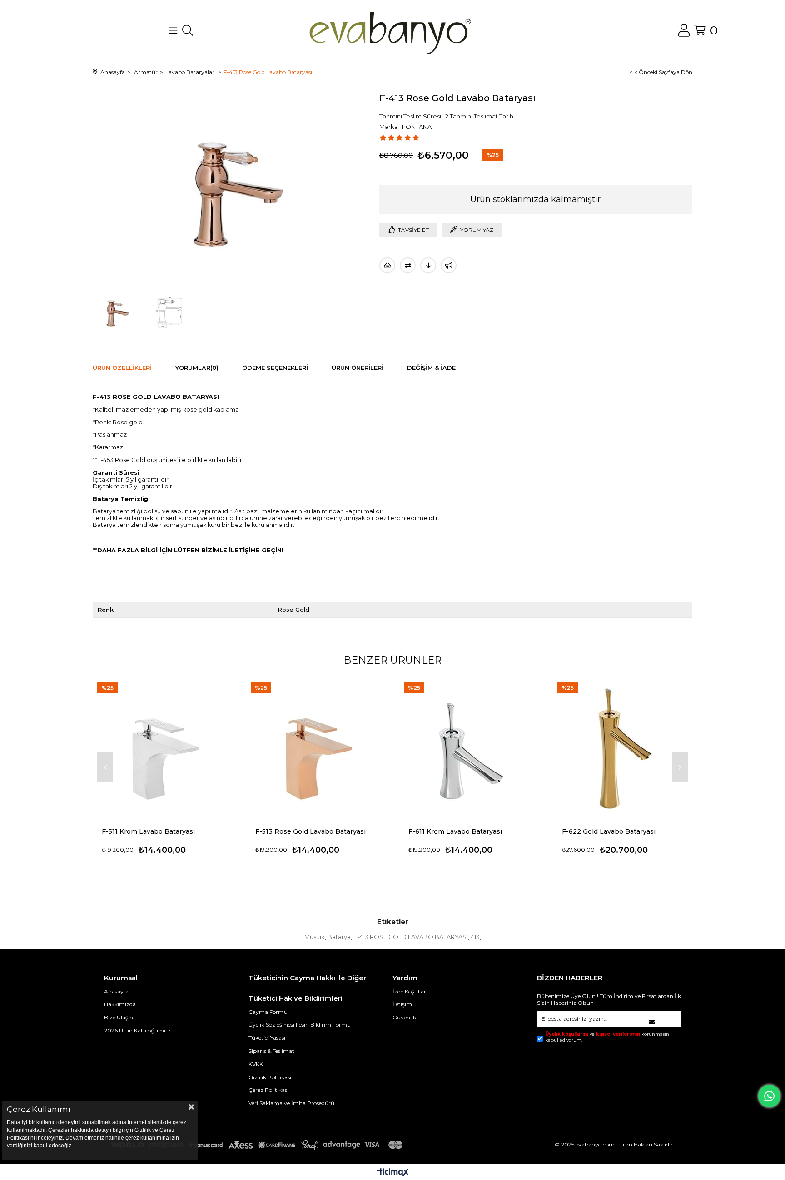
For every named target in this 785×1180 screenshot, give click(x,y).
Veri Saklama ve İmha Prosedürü (291, 1103)
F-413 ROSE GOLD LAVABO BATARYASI (410, 936)
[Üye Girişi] (684, 30)
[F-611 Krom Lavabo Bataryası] (469, 747)
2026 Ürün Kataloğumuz (137, 1030)
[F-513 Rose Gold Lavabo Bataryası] (316, 747)
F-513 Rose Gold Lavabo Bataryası (310, 831)
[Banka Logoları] (258, 1145)
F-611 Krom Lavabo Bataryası (455, 831)
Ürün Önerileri (357, 367)
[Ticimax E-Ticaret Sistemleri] (393, 1173)
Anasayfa (116, 991)
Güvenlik (404, 1017)
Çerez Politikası (268, 1090)
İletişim (402, 1004)
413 (475, 936)
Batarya (339, 936)
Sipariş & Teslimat (271, 1050)
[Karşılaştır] (408, 265)
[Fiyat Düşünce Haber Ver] (428, 265)
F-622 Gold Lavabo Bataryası (609, 831)
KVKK (255, 1064)
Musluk (314, 936)
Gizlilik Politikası (269, 1077)
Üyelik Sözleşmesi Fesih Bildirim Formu (299, 1024)
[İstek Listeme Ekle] (387, 265)
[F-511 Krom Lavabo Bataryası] (163, 747)
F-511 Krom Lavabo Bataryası (148, 831)
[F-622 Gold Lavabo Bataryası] (623, 747)
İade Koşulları (409, 991)
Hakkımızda (120, 1004)
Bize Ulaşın (118, 1017)
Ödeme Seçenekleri (275, 367)
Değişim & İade (431, 367)
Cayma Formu (268, 1011)
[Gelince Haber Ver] (449, 265)
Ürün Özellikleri (122, 367)
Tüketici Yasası (266, 1037)
